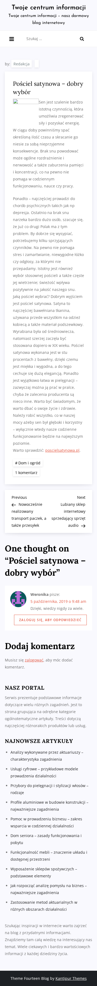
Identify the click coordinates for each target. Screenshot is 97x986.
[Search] (82, 39)
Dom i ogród (29, 462)
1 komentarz (27, 472)
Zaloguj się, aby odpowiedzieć (50, 620)
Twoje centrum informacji (49, 8)
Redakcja (21, 63)
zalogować (34, 660)
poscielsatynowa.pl (62, 450)
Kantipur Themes (71, 978)
